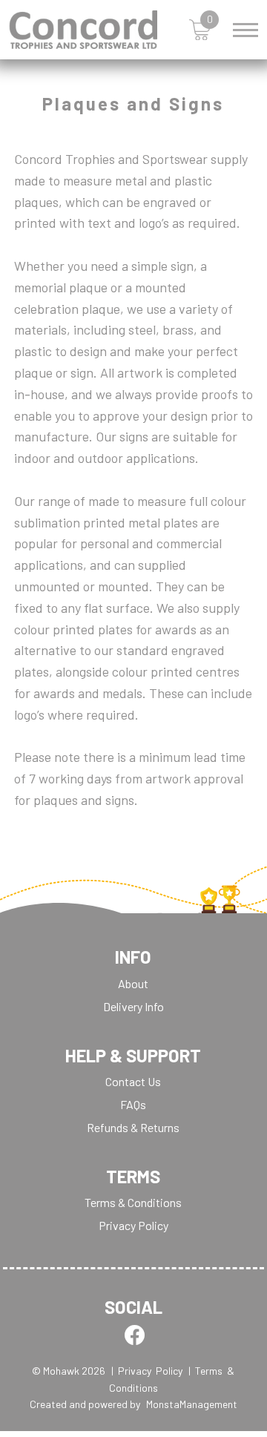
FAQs (133, 1104)
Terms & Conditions (133, 1202)
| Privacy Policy (146, 1370)
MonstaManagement (191, 1404)
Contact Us (133, 1081)
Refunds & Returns (133, 1127)
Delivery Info (133, 1006)
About (133, 983)
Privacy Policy (133, 1225)
